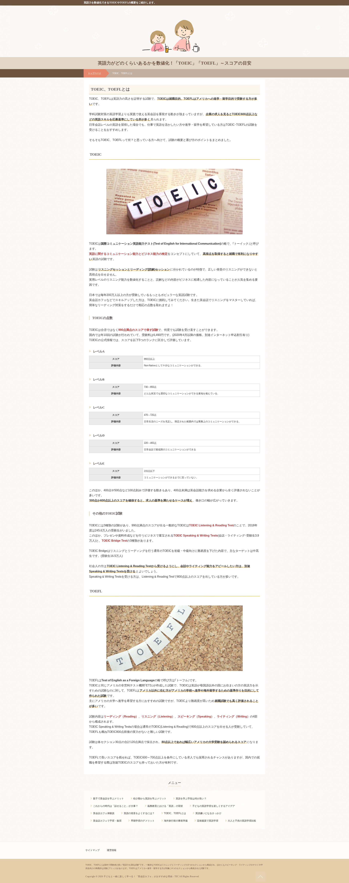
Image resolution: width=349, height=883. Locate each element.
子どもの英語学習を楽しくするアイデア (213, 806)
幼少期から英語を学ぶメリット (149, 798)
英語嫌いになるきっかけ (208, 813)
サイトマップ (92, 850)
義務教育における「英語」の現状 (165, 806)
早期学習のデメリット (143, 820)
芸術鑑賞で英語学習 (207, 820)
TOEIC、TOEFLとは (175, 813)
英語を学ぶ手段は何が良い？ (191, 798)
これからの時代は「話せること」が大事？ (115, 806)
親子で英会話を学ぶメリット (108, 798)
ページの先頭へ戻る (260, 877)
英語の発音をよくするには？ (139, 813)
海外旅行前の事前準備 (176, 820)
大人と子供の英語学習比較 (242, 820)
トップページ (94, 73)
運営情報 (111, 850)
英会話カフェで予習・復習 (107, 820)
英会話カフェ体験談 (103, 813)
